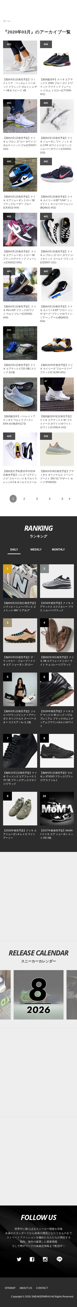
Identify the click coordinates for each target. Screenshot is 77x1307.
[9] (20, 808)
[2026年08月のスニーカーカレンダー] (38, 994)
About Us (26, 1288)
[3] (20, 635)
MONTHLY (58, 549)
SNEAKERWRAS (41, 1296)
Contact (42, 1288)
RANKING (38, 528)
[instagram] (45, 1259)
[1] (20, 580)
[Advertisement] (38, 1072)
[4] (57, 635)
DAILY (14, 549)
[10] (57, 808)
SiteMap (10, 1288)
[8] (57, 750)
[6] (57, 689)
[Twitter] (19, 1259)
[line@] (58, 1259)
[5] (20, 689)
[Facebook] (32, 1259)
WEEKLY (36, 549)
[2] (57, 580)
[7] (20, 750)
